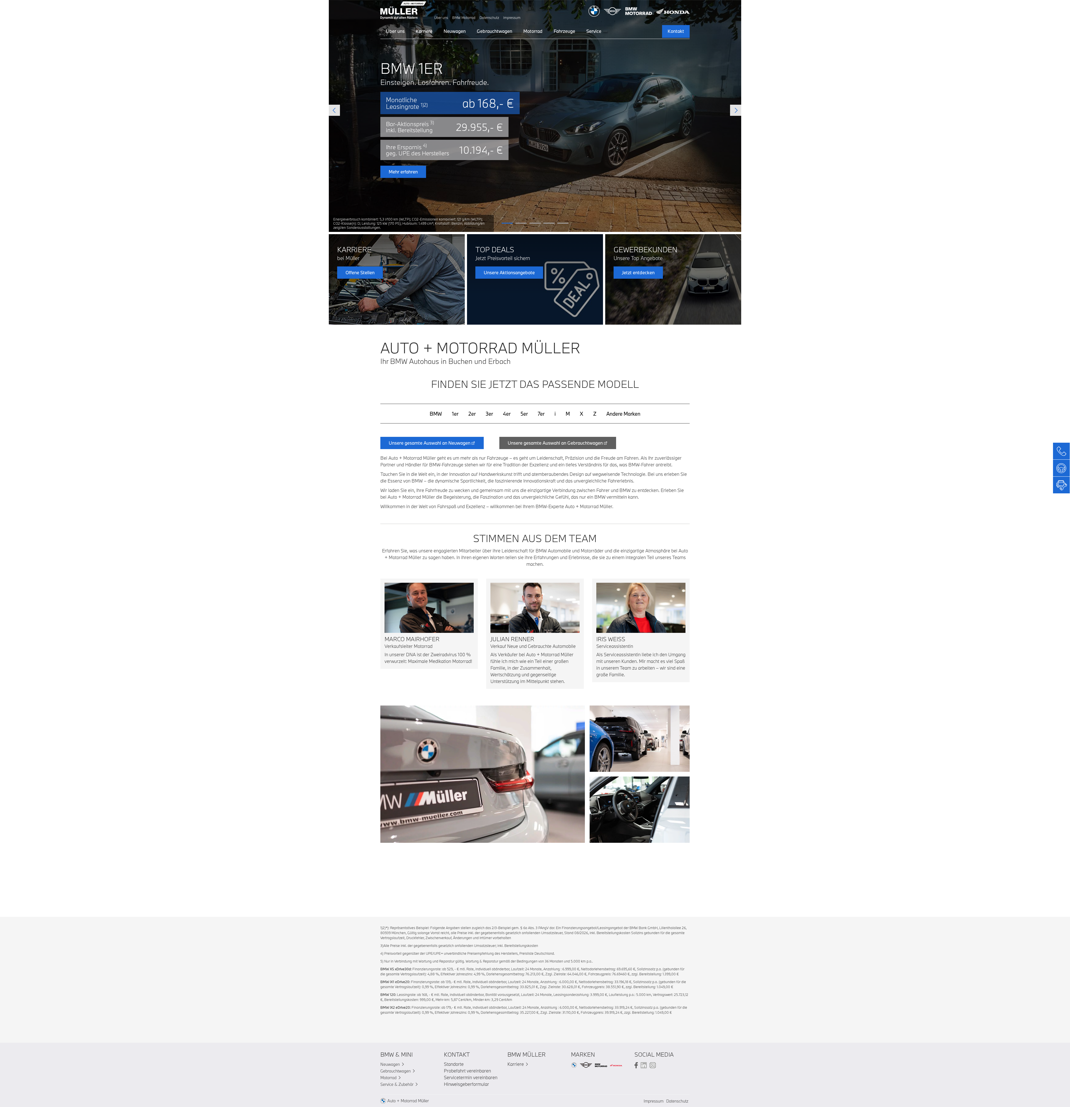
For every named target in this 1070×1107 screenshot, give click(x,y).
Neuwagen (455, 31)
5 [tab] (562, 223)
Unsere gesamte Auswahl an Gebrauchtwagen (555, 443)
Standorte (454, 1064)
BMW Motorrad (463, 17)
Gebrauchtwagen (494, 31)
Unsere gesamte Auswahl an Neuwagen (429, 443)
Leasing (500, 186)
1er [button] (455, 413)
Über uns (441, 17)
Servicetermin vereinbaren (470, 1077)
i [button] (555, 413)
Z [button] (594, 413)
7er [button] (541, 413)
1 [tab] (507, 223)
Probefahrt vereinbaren (467, 1071)
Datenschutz (489, 17)
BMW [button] (436, 413)
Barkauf (500, 201)
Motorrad (533, 31)
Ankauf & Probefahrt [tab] (496, 152)
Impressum (512, 17)
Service (593, 31)
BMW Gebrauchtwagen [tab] (551, 139)
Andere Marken (623, 413)
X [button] (581, 413)
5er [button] (524, 413)
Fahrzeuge (564, 31)
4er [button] (506, 413)
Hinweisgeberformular (466, 1084)
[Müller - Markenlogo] (403, 11)
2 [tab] (521, 223)
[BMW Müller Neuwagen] (640, 738)
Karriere (424, 31)
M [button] (568, 413)
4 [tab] (549, 223)
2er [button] (472, 413)
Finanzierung (569, 186)
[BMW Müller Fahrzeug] (482, 774)
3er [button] (489, 413)
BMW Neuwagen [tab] (492, 139)
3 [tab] (535, 223)
